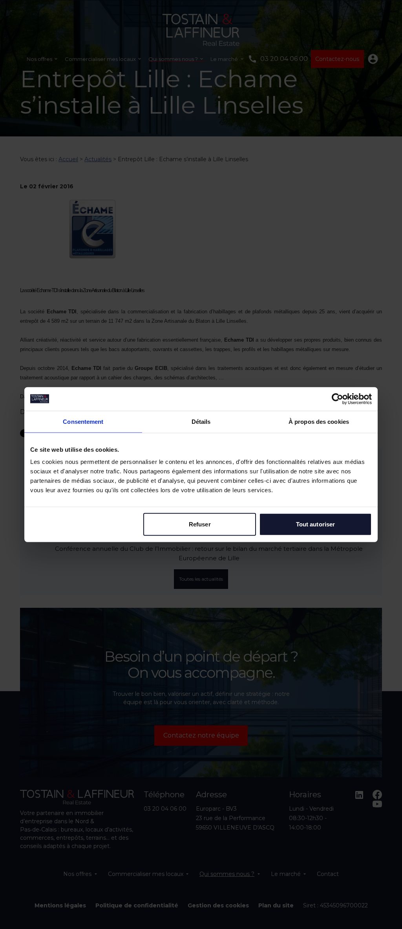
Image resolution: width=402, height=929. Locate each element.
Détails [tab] (201, 421)
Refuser (200, 524)
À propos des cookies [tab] (319, 421)
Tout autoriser (315, 524)
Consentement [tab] (83, 421)
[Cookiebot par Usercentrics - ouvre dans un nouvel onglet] (337, 399)
